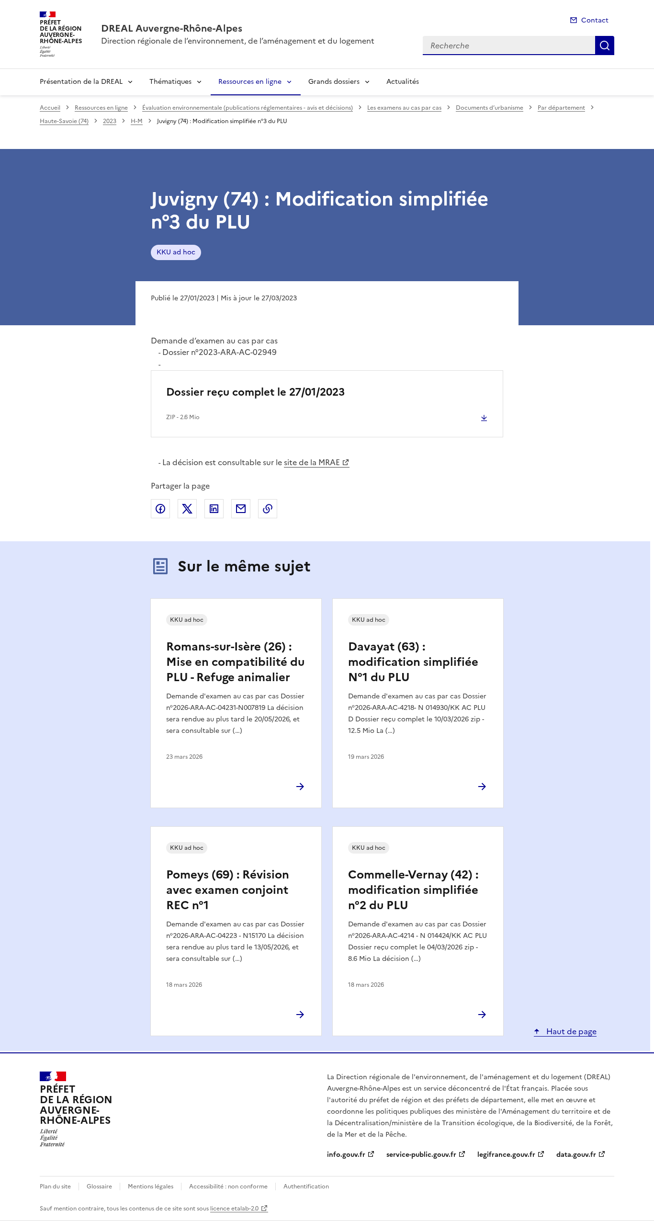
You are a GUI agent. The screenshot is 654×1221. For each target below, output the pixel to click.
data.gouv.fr (576, 1155)
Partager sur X (187, 508)
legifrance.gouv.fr (506, 1155)
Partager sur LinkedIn (214, 508)
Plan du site (55, 1186)
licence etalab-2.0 (234, 1208)
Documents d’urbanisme (489, 107)
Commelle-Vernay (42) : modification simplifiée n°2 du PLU (413, 890)
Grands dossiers (334, 82)
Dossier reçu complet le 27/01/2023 (255, 392)
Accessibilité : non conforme (228, 1186)
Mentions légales (150, 1186)
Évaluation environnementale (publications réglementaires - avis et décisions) (247, 107)
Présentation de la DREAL (81, 82)
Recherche (604, 45)
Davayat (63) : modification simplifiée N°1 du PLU (413, 662)
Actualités (402, 82)
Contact (595, 20)
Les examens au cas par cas (404, 107)
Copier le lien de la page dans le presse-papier (267, 508)
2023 (109, 121)
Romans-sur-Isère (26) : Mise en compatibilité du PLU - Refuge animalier (235, 662)
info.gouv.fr (346, 1155)
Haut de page (570, 1031)
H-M (137, 121)
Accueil (50, 107)
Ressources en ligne (250, 82)
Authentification (306, 1186)
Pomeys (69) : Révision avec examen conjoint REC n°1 (227, 890)
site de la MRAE (312, 462)
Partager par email (240, 508)
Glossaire (99, 1186)
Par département (561, 107)
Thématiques (170, 82)
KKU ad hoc (176, 252)
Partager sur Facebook (160, 508)
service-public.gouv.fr (421, 1155)
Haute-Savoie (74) (64, 121)
